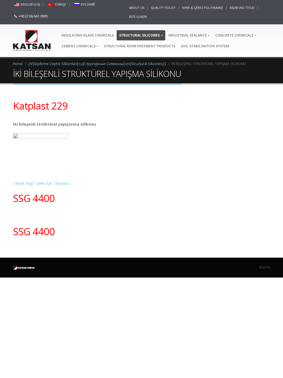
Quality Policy (163, 8)
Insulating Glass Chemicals (87, 35)
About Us (136, 8)
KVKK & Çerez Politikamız (202, 8)
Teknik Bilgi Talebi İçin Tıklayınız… (42, 183)
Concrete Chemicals (234, 35)
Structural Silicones (139, 35)
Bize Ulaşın (138, 16)
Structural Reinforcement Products (139, 46)
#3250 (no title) (242, 8)
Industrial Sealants (187, 35)
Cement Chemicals (78, 46)
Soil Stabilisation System (205, 46)
